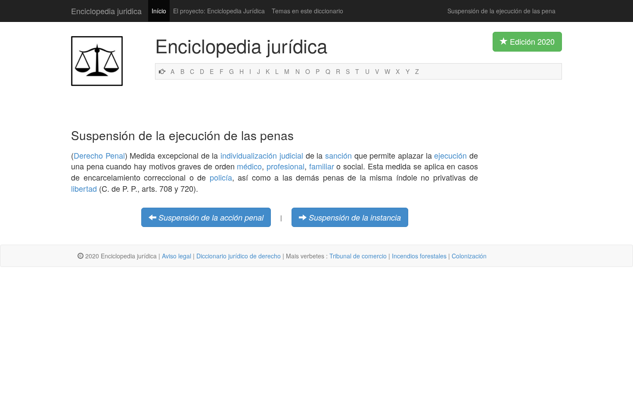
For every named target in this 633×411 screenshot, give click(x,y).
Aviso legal (176, 256)
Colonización (469, 256)
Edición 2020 (531, 41)
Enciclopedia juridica (106, 10)
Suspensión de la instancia (355, 217)
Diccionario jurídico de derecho (238, 256)
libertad (84, 188)
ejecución (450, 155)
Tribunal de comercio (358, 256)
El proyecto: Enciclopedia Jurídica (219, 10)
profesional (285, 166)
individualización (248, 155)
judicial (291, 155)
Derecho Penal (99, 155)
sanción (338, 155)
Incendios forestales (419, 256)
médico (249, 166)
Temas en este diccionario (307, 10)
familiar (321, 166)
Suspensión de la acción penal (211, 217)
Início (159, 10)
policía (221, 177)
